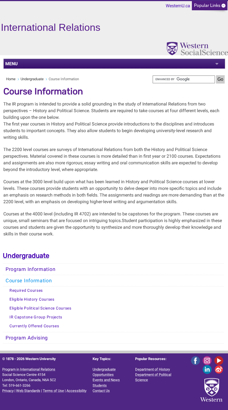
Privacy (8, 391)
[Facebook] (196, 360)
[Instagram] (208, 360)
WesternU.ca (178, 5)
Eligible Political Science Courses (40, 308)
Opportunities (103, 375)
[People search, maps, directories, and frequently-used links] (209, 7)
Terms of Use (53, 391)
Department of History (152, 369)
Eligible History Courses (31, 299)
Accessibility (76, 391)
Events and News (106, 380)
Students (100, 385)
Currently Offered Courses (34, 326)
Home (11, 79)
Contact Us (101, 391)
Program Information (30, 269)
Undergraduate (32, 79)
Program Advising (27, 338)
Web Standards (28, 391)
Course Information (29, 280)
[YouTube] (219, 360)
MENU (11, 63)
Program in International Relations (28, 369)
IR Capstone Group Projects (35, 317)
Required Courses (26, 290)
